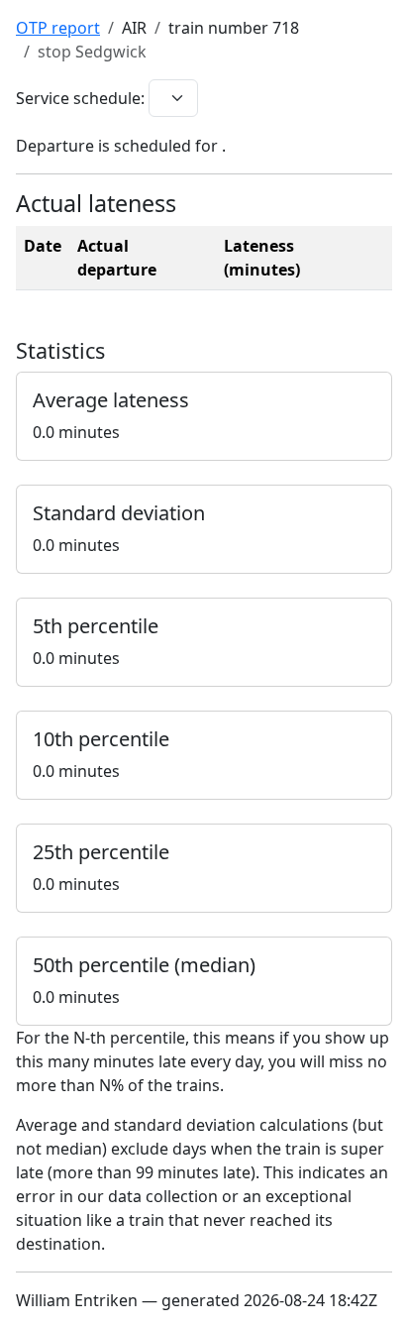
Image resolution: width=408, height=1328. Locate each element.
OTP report (58, 28)
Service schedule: (80, 98)
